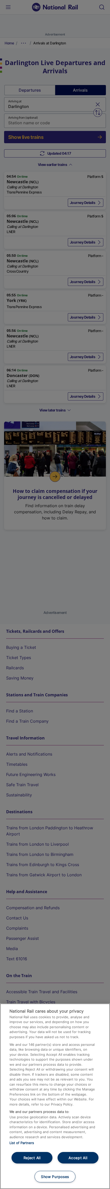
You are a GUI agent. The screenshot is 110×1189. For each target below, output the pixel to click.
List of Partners (21, 1143)
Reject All (32, 1158)
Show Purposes (55, 1176)
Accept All (78, 1158)
